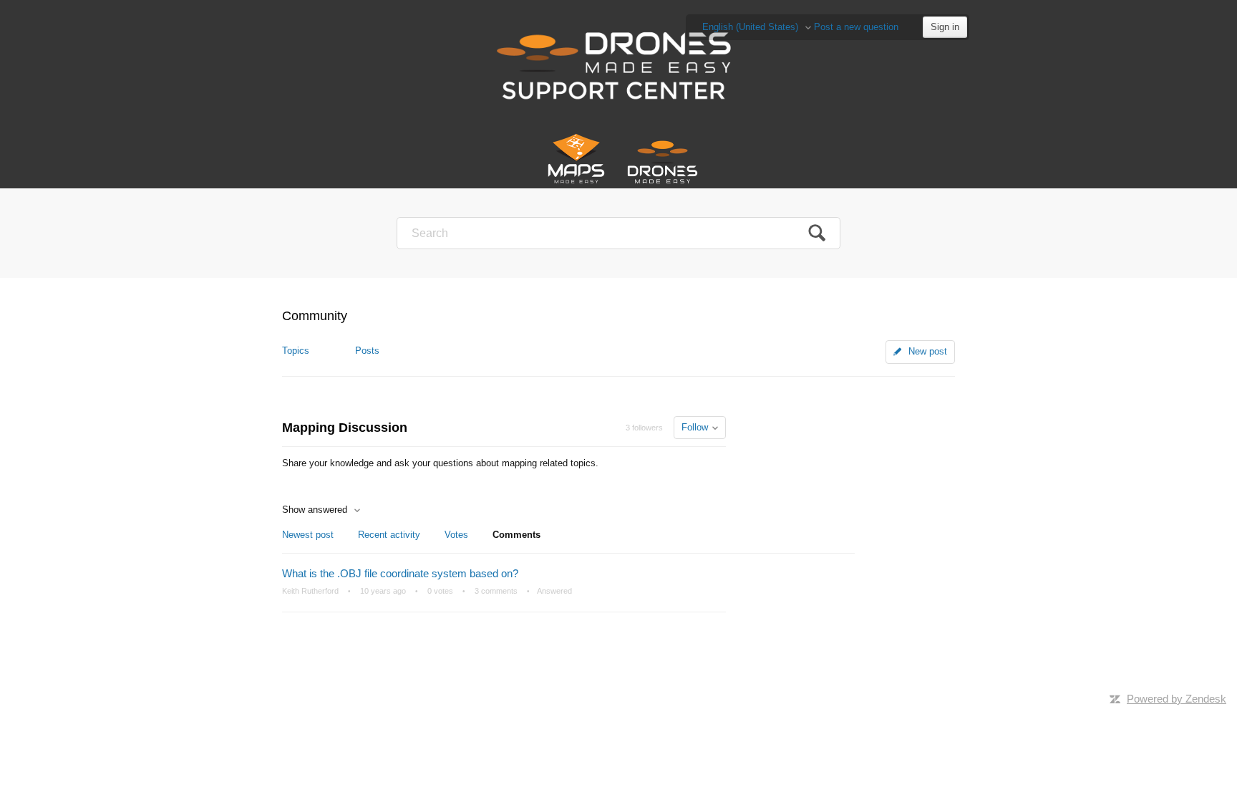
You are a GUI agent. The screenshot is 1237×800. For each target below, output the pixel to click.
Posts (367, 350)
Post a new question (856, 26)
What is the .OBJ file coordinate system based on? (400, 573)
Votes (456, 534)
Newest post (308, 534)
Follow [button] (694, 427)
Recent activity (389, 534)
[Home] (619, 64)
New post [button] (927, 351)
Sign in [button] (945, 26)
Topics (295, 350)
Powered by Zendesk (1176, 699)
